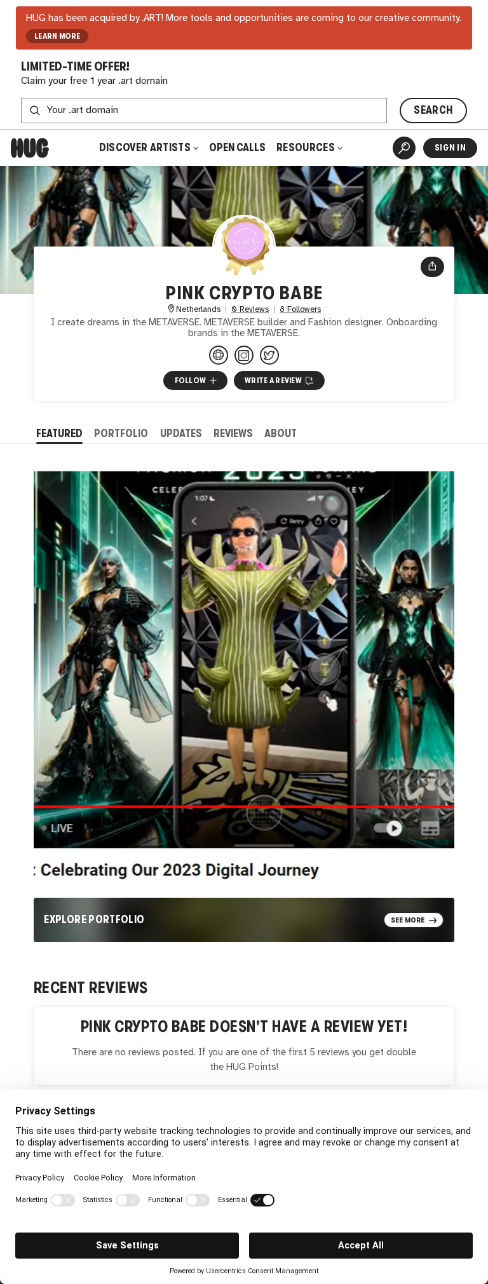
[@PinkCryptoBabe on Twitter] (269, 355)
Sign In (450, 147)
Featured (59, 434)
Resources (306, 148)
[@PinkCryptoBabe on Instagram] (244, 355)
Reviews (233, 434)
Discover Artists (145, 148)
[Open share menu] (432, 267)
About (280, 434)
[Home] (30, 148)
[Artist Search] (404, 148)
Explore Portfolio (94, 920)
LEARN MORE (57, 36)
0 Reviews (250, 310)
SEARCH (433, 110)
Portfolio (121, 434)
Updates (181, 434)
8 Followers (300, 310)
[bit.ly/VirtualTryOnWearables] (218, 355)
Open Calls (237, 148)
